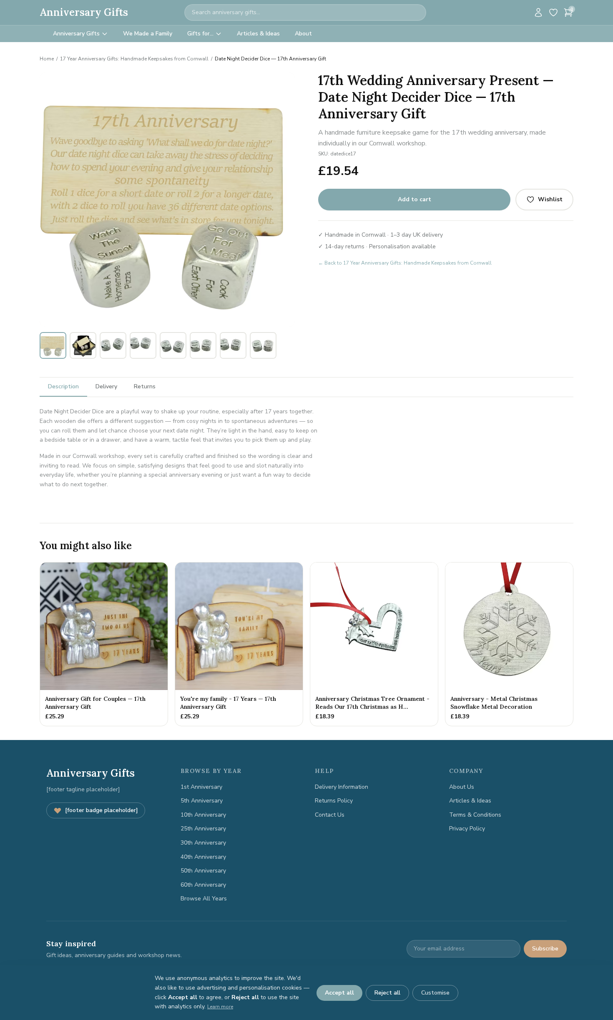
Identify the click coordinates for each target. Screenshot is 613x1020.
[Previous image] (50, 199)
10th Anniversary (203, 815)
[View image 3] (113, 345)
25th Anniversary (203, 828)
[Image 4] (167, 321)
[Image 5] (172, 321)
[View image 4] (143, 345)
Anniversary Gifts (84, 12)
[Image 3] (162, 321)
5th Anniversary (202, 801)
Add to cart (414, 199)
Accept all (339, 993)
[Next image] (283, 199)
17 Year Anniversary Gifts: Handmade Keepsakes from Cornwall (134, 58)
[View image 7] (233, 345)
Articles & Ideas (258, 34)
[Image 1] (150, 321)
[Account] (538, 13)
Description (63, 386)
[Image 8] (187, 321)
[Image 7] (182, 321)
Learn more (220, 1006)
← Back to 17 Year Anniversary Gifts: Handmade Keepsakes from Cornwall (405, 263)
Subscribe (545, 948)
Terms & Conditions (475, 815)
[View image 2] (83, 345)
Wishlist (550, 199)
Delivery (106, 386)
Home (47, 58)
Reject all (387, 993)
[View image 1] (53, 345)
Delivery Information (341, 787)
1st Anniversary (201, 787)
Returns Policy (334, 801)
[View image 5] (173, 345)
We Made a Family (147, 34)
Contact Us (329, 815)
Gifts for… (200, 34)
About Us (461, 787)
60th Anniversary (203, 885)
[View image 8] (263, 345)
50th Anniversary (203, 871)
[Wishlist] (553, 13)
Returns (145, 386)
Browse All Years (204, 898)
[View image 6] (203, 345)
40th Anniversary (203, 857)
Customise (435, 993)
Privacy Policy (467, 828)
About (303, 34)
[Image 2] (157, 321)
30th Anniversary (203, 843)
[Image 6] (177, 321)
